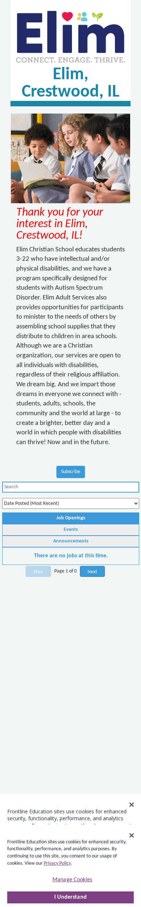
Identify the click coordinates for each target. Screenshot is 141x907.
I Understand (70, 897)
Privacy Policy (57, 863)
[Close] (131, 835)
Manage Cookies (72, 880)
